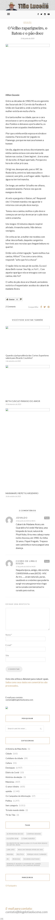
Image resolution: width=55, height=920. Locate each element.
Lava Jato (11, 849)
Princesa (16, 859)
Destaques (10, 768)
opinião (27, 22)
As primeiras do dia (15, 834)
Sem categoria (12, 805)
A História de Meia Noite (16, 749)
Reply (47, 518)
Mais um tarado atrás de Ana (30, 849)
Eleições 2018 (12, 838)
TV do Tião (10, 815)
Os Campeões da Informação (18, 796)
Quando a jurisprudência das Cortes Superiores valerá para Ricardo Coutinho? (27, 356)
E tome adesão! (28, 838)
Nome (9, 635)
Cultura (9, 763)
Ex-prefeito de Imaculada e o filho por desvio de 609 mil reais (27, 844)
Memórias (10, 782)
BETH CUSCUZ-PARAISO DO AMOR (23, 401)
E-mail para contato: (19, 908)
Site (7, 655)
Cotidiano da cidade (14, 758)
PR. (8, 859)
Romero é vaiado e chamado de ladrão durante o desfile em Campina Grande (24, 864)
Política (9, 801)
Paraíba (10, 854)
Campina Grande (34, 834)
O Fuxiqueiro (11, 885)
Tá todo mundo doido (15, 810)
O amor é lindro (12, 786)
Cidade (9, 753)
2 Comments (11, 306)
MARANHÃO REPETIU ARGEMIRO (22, 493)
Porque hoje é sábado (36, 854)
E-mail (9, 645)
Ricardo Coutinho (31, 859)
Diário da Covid (12, 772)
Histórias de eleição (14, 777)
